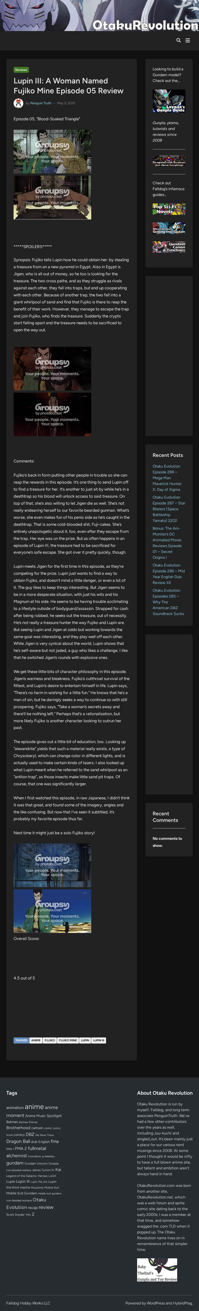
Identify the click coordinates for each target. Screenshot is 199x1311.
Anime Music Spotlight (43, 1116)
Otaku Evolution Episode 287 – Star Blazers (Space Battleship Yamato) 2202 (169, 509)
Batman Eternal (28, 1122)
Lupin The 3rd (39, 1181)
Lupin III (98, 1040)
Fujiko (50, 1040)
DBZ (30, 1134)
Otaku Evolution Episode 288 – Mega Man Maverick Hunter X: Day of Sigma (167, 478)
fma (55, 1141)
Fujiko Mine (68, 1040)
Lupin (85, 1040)
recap (33, 1207)
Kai (58, 1169)
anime (36, 1040)
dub (34, 1142)
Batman (12, 1122)
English (44, 1142)
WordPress (156, 1303)
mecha (25, 1187)
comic (48, 1128)
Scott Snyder (15, 1214)
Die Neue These (44, 1135)
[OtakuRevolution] (99, 15)
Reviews (21, 70)
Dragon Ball (18, 1141)
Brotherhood (18, 1127)
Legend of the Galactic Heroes (27, 1176)
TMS (28, 1214)
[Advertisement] (169, 356)
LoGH (52, 1176)
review (46, 1207)
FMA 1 (10, 1149)
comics (19, 1135)
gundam (15, 1163)
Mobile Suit (51, 1187)
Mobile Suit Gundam (21, 1193)
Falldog (157, 1110)
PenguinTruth (165, 1115)
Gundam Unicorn (36, 1163)
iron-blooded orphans (18, 1170)
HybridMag (182, 1303)
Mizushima (37, 1187)
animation (15, 1107)
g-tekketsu (48, 1156)
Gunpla (54, 1163)
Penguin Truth (40, 103)
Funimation (34, 1156)
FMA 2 (21, 1148)
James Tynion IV (43, 1170)
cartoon (37, 1128)
